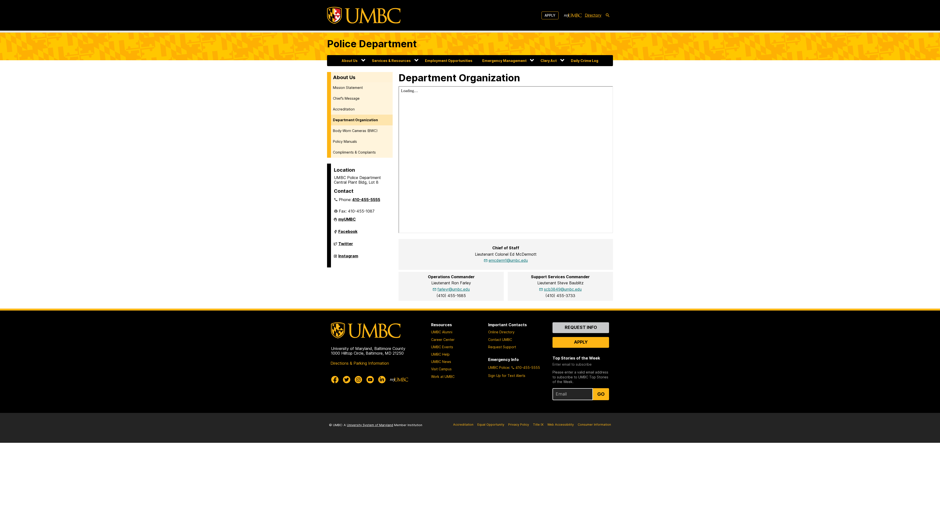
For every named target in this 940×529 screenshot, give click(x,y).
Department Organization (355, 120)
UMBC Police (498, 367)
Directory (593, 15)
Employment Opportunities (448, 61)
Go (601, 394)
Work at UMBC (443, 376)
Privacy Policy (518, 424)
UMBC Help (440, 354)
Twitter (345, 246)
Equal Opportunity (490, 424)
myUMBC (347, 221)
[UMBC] (363, 15)
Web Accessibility (560, 424)
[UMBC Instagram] (358, 379)
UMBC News (441, 362)
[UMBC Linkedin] (381, 379)
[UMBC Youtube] (370, 379)
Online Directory (501, 332)
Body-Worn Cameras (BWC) (355, 131)
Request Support (502, 347)
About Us (350, 61)
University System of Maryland (370, 425)
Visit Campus (441, 369)
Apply (550, 15)
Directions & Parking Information (359, 363)
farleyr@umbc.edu (453, 289)
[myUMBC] (573, 15)
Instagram (348, 258)
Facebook (347, 233)
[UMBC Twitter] (346, 379)
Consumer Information (594, 424)
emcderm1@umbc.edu (508, 260)
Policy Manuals (345, 141)
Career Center (443, 339)
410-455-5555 (366, 199)
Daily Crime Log (584, 61)
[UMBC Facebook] (334, 379)
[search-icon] (607, 15)
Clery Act (548, 61)
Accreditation (344, 109)
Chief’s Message (346, 98)
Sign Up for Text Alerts (506, 375)
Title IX (538, 424)
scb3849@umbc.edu (563, 289)
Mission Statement (348, 87)
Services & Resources (391, 61)
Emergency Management (504, 61)
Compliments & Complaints (354, 152)
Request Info (581, 327)
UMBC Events (442, 347)
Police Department (372, 44)
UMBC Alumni (441, 332)
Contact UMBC (500, 339)
